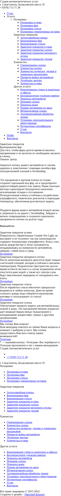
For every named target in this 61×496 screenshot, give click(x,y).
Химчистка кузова (31, 83)
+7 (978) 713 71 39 (17, 357)
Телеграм (5, 339)
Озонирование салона (33, 65)
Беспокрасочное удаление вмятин (39, 95)
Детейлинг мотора (31, 80)
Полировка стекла (30, 28)
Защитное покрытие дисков (36, 59)
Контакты (26, 132)
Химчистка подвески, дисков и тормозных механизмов (38, 73)
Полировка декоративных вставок (40, 31)
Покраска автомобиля (33, 98)
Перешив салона (29, 101)
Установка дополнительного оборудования (31, 476)
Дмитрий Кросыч (34, 494)
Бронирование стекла (32, 43)
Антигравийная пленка (33, 37)
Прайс (10, 135)
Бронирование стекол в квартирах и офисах (32, 452)
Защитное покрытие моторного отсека (29, 407)
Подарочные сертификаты (35, 126)
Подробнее (6, 253)
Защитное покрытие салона (36, 49)
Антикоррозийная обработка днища (27, 473)
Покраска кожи (29, 104)
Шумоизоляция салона (33, 110)
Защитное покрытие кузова (36, 46)
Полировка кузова (31, 22)
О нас (10, 13)
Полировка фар (29, 25)
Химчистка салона (31, 68)
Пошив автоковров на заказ (36, 107)
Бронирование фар (31, 40)
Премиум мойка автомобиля (36, 77)
